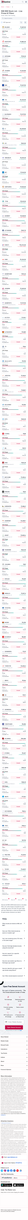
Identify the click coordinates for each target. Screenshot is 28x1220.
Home (2, 7)
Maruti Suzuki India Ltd (7, 245)
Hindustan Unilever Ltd (7, 158)
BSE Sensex (5, 900)
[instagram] (5, 1170)
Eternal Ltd (5, 434)
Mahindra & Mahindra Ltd (7, 260)
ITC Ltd (4, 347)
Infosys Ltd (4, 173)
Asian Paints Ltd (6, 521)
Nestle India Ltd (6, 477)
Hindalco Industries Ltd (7, 594)
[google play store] (6, 1185)
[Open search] (23, 2)
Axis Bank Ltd (6, 289)
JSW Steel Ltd (6, 376)
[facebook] (11, 1170)
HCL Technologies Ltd (6, 318)
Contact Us (3, 1115)
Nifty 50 (13, 900)
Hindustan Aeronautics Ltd (7, 390)
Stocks (8, 7)
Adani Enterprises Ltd (6, 216)
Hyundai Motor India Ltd (7, 753)
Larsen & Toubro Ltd (6, 129)
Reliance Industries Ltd (7, 27)
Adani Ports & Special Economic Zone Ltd (8, 303)
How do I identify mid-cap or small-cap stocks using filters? (12, 969)
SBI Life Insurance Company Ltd (8, 797)
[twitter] (8, 1170)
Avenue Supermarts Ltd (7, 535)
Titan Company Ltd (6, 202)
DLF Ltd (4, 840)
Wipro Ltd (5, 768)
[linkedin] (14, 1170)
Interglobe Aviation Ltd (7, 681)
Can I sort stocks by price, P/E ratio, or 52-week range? (12, 939)
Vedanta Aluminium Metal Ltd (8, 782)
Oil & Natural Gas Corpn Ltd (7, 463)
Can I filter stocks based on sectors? (12, 976)
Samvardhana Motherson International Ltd (7, 812)
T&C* (21, 1030)
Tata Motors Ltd (5, 826)
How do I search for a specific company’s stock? (10, 954)
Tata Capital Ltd (6, 884)
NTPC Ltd (5, 419)
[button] (12, 7)
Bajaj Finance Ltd (6, 114)
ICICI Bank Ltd (6, 71)
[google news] (20, 1170)
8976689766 (19, 1163)
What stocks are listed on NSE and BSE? (12, 924)
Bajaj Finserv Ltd (6, 405)
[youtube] (17, 1170)
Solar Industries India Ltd (7, 739)
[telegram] (2, 1170)
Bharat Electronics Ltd (6, 448)
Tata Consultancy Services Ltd (8, 100)
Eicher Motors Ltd (6, 637)
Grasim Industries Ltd (6, 623)
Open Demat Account (14, 1027)
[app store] (18, 1185)
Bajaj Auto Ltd (7, 361)
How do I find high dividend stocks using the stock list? (12, 947)
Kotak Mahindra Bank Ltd (7, 231)
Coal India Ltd (6, 565)
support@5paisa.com (12, 1157)
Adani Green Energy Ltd (7, 652)
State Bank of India (6, 85)
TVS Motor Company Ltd (7, 666)
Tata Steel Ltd (6, 608)
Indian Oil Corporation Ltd (7, 695)
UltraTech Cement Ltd (7, 332)
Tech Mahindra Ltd (6, 869)
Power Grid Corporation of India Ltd (9, 550)
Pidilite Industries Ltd (6, 855)
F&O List (20, 900)
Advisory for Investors (6, 1123)
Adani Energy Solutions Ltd (7, 710)
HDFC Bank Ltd (6, 56)
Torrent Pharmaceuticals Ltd (8, 724)
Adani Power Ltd (7, 274)
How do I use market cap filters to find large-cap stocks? (12, 962)
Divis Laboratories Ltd (6, 579)
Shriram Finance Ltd (6, 507)
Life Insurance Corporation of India (9, 144)
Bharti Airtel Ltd (6, 42)
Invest (18, 37)
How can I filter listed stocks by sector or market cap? (11, 932)
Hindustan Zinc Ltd (6, 492)
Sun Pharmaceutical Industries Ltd (9, 187)
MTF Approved (6, 22)
